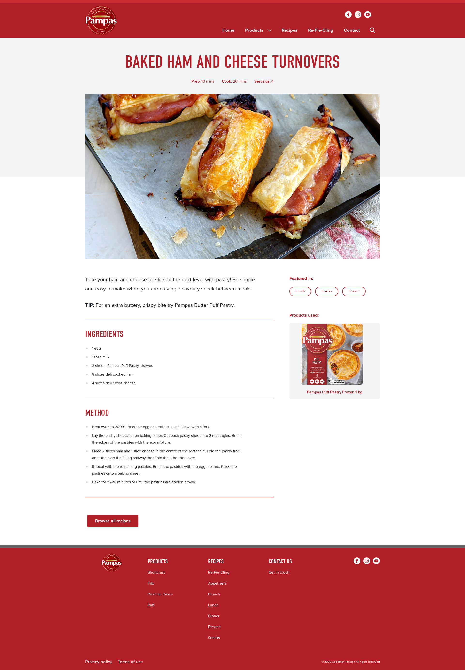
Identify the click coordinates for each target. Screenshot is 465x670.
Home (228, 30)
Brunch (354, 291)
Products (254, 30)
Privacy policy (98, 661)
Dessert (214, 627)
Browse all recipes (112, 521)
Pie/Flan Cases (160, 594)
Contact (352, 30)
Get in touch (279, 572)
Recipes (289, 30)
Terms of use (130, 661)
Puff (151, 605)
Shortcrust (156, 572)
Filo (151, 583)
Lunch (300, 291)
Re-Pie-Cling (320, 30)
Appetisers (217, 583)
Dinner (213, 616)
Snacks (326, 291)
